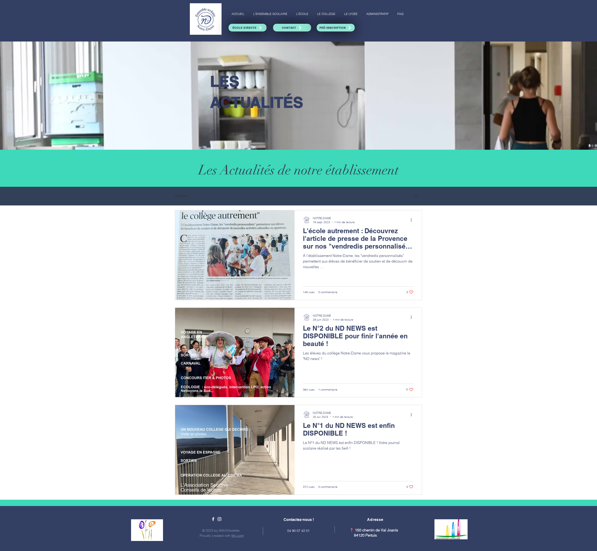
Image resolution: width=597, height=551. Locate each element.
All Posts (181, 196)
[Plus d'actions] (413, 220)
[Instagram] (219, 519)
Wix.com (237, 536)
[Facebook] (213, 519)
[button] (416, 196)
